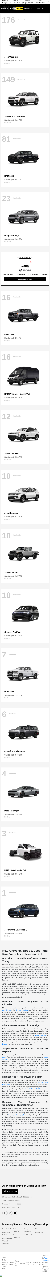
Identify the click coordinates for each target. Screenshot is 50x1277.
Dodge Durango (40, 1035)
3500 (38, 1089)
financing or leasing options (17, 1115)
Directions (39, 1232)
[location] (48, 2)
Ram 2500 (28, 1089)
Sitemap (22, 1263)
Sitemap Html (29, 1263)
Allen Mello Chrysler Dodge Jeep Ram (5, 1263)
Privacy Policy (11, 1263)
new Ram (41, 1082)
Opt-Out (40, 1263)
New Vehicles (7, 1229)
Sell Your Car (29, 1235)
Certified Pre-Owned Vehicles (7, 1240)
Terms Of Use (17, 1263)
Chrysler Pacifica (22, 1010)
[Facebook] (4, 1213)
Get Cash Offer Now (25, 279)
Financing (29, 1224)
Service (17, 1224)
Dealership (41, 1224)
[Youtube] (14, 1213)
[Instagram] (9, 1213)
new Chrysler (6, 1010)
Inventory (7, 1224)
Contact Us (12, 1191)
